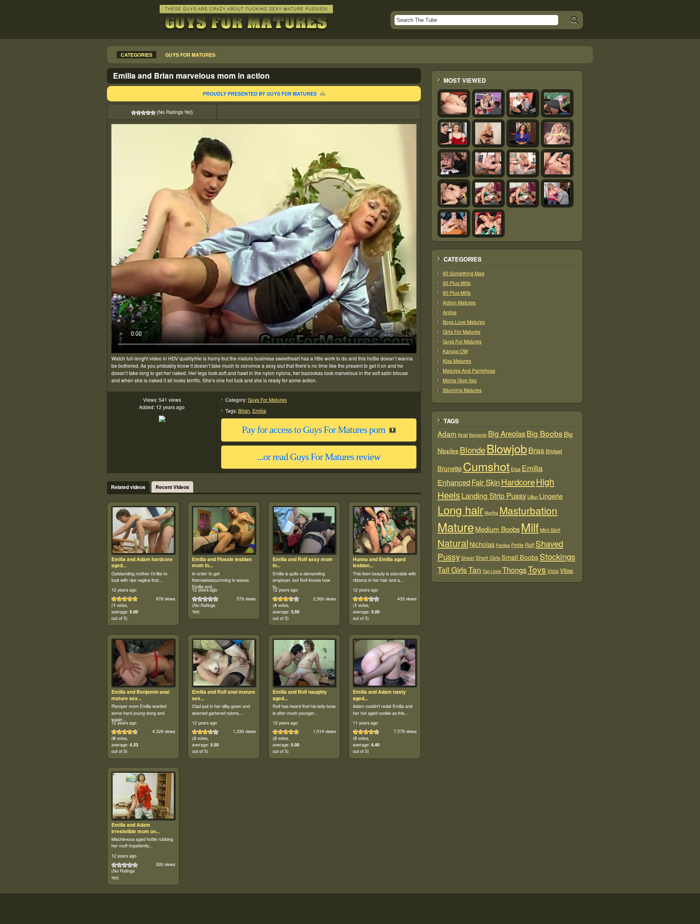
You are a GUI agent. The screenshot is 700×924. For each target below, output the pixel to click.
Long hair (460, 510)
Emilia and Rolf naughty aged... (300, 695)
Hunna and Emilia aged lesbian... (379, 562)
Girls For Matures (461, 331)
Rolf (529, 545)
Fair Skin (486, 482)
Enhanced (454, 482)
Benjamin (478, 435)
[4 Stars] (148, 112)
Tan (474, 569)
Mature (456, 526)
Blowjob (507, 448)
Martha (491, 513)
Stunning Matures (462, 389)
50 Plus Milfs (457, 282)
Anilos (450, 312)
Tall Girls (452, 569)
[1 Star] (133, 112)
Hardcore (518, 482)
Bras (536, 450)
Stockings (557, 556)
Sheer (467, 557)
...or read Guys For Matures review (318, 457)
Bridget (554, 451)
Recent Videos (172, 487)
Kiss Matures (457, 360)
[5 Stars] (153, 112)
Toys (537, 569)
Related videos (128, 487)
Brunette (450, 468)
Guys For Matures (267, 399)
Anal (463, 434)
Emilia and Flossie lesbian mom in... (222, 562)
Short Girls (488, 558)
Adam (447, 434)
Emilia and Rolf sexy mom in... (303, 562)
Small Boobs (520, 557)
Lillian (532, 496)
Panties (503, 545)
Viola (553, 570)
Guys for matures (190, 54)
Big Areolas (506, 433)
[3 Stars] (143, 112)
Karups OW (455, 350)
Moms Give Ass (460, 380)
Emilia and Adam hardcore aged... (142, 562)
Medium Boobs (497, 529)
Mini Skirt (550, 530)
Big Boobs (545, 433)
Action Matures (459, 302)
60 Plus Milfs (457, 292)
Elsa (516, 469)
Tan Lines (491, 571)
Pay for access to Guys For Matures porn (313, 429)
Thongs (514, 569)
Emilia (259, 410)
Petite (517, 544)
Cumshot (486, 466)
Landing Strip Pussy (493, 495)
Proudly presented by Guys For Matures (260, 93)
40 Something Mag (463, 273)
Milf (530, 527)
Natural (453, 543)
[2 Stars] (138, 112)
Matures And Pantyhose (469, 370)
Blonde (472, 450)
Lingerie (551, 496)
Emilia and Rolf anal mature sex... (223, 695)
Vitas (566, 570)
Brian (244, 410)
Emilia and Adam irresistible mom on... (135, 828)
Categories (136, 54)
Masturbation (528, 510)
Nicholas (482, 544)
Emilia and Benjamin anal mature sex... (140, 695)
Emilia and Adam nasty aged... (379, 695)
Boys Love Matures (464, 321)
